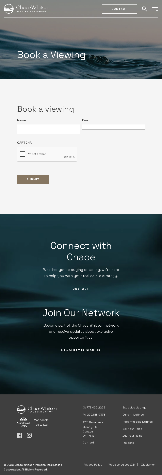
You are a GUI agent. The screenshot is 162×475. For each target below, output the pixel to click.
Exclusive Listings (134, 407)
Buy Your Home (132, 435)
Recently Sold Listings (137, 421)
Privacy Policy (93, 464)
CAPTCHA (24, 143)
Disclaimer (148, 464)
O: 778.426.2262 (94, 407)
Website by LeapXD (121, 464)
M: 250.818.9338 (94, 414)
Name (21, 120)
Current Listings (133, 414)
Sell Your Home (132, 429)
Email (86, 120)
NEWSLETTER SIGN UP (81, 350)
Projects (128, 442)
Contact (119, 9)
